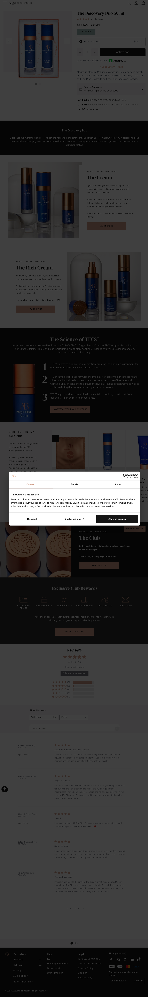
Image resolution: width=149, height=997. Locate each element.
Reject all (32, 519)
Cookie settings (73, 519)
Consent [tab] (30, 484)
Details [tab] (74, 484)
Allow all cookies (117, 519)
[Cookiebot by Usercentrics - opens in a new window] (125, 476)
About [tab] (118, 484)
